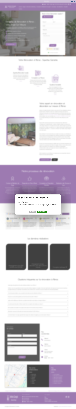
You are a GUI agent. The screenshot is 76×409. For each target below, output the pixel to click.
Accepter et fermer (42, 211)
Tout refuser (72, 1)
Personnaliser (32, 211)
